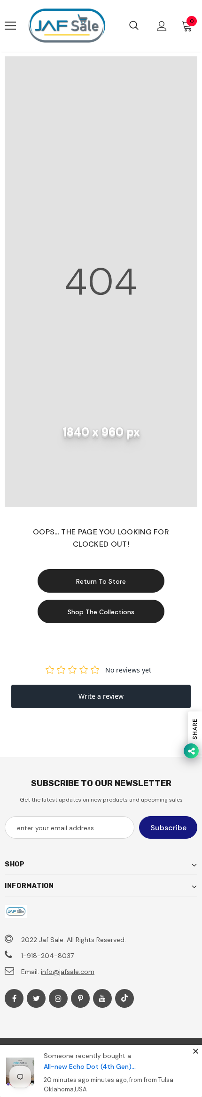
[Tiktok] (124, 998)
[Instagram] (58, 998)
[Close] (195, 1051)
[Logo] (66, 26)
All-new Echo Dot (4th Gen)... (90, 1066)
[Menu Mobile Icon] (10, 25)
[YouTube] (102, 998)
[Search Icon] (134, 26)
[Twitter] (36, 998)
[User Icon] (162, 26)
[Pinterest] (80, 998)
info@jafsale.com (67, 971)
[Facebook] (14, 998)
